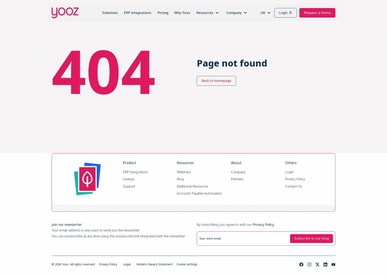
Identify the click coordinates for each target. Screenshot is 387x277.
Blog (180, 179)
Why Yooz (182, 12)
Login (283, 12)
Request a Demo (317, 12)
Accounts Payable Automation (199, 193)
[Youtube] (333, 264)
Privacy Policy (295, 179)
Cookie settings (187, 264)
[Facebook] (301, 264)
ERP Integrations (135, 172)
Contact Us (293, 186)
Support (129, 186)
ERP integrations (137, 12)
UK (262, 12)
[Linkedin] (325, 264)
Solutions (110, 12)
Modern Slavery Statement (154, 264)
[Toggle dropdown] (217, 13)
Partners (237, 179)
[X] (317, 264)
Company (238, 172)
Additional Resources (192, 186)
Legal (126, 264)
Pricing (162, 12)
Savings (128, 179)
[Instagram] (309, 264)
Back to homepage (216, 80)
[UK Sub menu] (269, 13)
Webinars (184, 172)
